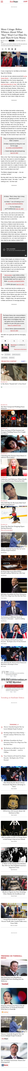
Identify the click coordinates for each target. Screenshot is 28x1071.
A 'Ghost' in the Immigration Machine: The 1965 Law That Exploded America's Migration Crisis (14, 865)
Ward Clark (14, 896)
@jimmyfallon (8, 275)
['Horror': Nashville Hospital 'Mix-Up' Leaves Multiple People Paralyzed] (14, 539)
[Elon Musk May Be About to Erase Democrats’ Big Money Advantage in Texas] (14, 653)
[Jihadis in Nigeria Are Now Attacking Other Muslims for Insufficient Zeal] (14, 883)
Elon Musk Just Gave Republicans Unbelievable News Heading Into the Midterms (12, 979)
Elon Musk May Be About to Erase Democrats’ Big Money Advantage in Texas (13, 663)
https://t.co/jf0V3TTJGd (14, 325)
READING (11, 357)
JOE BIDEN (4, 357)
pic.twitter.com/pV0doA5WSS (14, 148)
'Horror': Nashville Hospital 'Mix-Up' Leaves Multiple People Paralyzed (13, 549)
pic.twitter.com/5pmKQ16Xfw (16, 281)
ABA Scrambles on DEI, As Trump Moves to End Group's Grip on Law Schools (14, 838)
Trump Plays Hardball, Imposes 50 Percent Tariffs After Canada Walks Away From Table (14, 921)
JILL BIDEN (7, 354)
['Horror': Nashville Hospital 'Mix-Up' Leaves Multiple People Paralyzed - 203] (14, 1024)
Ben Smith (3, 666)
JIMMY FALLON (16, 354)
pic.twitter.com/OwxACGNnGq (14, 203)
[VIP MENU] (25, 1)
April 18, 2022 (14, 153)
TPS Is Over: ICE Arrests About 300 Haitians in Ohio (14, 812)
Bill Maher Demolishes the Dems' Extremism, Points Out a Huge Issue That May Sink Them (13, 595)
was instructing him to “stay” (9, 84)
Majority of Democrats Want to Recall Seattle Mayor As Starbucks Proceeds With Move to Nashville (12, 1007)
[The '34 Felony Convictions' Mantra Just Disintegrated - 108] (14, 1051)
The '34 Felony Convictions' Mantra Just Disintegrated (13, 1061)
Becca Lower (14, 925)
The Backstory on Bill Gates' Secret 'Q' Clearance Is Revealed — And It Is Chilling (13, 618)
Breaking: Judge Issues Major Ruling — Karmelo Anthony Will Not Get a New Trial (13, 572)
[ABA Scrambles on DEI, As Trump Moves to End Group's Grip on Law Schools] (14, 828)
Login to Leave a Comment (14, 686)
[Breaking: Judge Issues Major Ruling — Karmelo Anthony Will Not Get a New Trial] (14, 562)
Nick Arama (5, 40)
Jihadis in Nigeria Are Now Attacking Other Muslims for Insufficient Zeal (14, 893)
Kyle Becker (4, 552)
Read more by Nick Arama (20, 349)
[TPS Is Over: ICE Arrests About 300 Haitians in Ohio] (14, 802)
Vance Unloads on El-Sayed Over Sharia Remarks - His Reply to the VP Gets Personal (13, 640)
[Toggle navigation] (2, 1)
